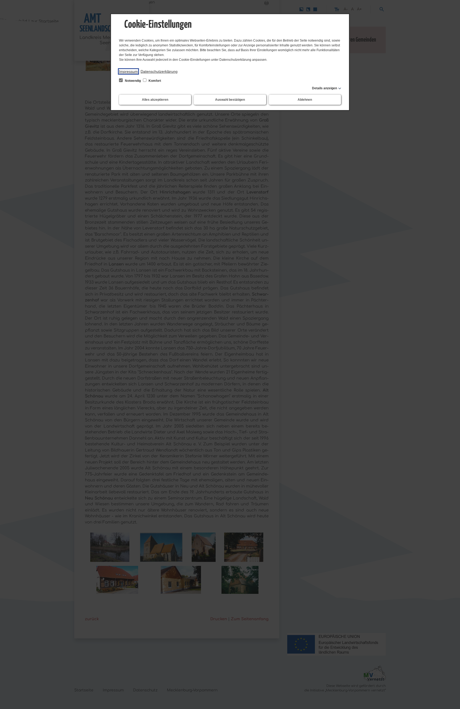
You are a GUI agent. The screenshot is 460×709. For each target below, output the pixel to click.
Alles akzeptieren (155, 100)
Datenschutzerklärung (159, 71)
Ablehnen (305, 100)
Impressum (128, 71)
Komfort (154, 81)
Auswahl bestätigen (230, 100)
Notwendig (133, 81)
